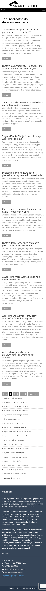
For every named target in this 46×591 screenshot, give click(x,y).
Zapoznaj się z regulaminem (13, 576)
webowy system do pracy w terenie (16, 465)
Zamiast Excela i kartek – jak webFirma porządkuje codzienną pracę (22, 103)
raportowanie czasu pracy (13, 444)
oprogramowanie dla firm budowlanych (17, 432)
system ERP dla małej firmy (13, 461)
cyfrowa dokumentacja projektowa (16, 415)
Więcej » (6, 58)
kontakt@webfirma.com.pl (15, 569)
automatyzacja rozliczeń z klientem (16, 410)
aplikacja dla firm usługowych (14, 398)
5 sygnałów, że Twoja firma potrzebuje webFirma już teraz (21, 137)
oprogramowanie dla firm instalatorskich (18, 436)
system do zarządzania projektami (15, 457)
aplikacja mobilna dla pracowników (16, 406)
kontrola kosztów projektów (13, 423)
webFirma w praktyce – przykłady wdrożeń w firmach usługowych (19, 317)
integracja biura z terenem (13, 419)
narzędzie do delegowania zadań (15, 427)
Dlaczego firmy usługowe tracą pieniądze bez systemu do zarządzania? (22, 174)
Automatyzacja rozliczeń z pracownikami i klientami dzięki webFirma (18, 355)
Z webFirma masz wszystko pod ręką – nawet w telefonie (22, 278)
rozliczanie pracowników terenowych (16, 448)
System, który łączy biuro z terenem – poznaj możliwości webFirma (21, 244)
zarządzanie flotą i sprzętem (13, 469)
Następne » (33, 394)
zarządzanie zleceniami (12, 478)
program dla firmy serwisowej (14, 440)
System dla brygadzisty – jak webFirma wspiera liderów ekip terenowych (22, 67)
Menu (3, 10)
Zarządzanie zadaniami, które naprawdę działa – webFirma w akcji (22, 210)
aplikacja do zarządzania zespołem (16, 402)
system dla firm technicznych (14, 453)
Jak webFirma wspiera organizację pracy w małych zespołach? (20, 30)
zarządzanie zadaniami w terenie (15, 474)
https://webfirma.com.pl (14, 572)
